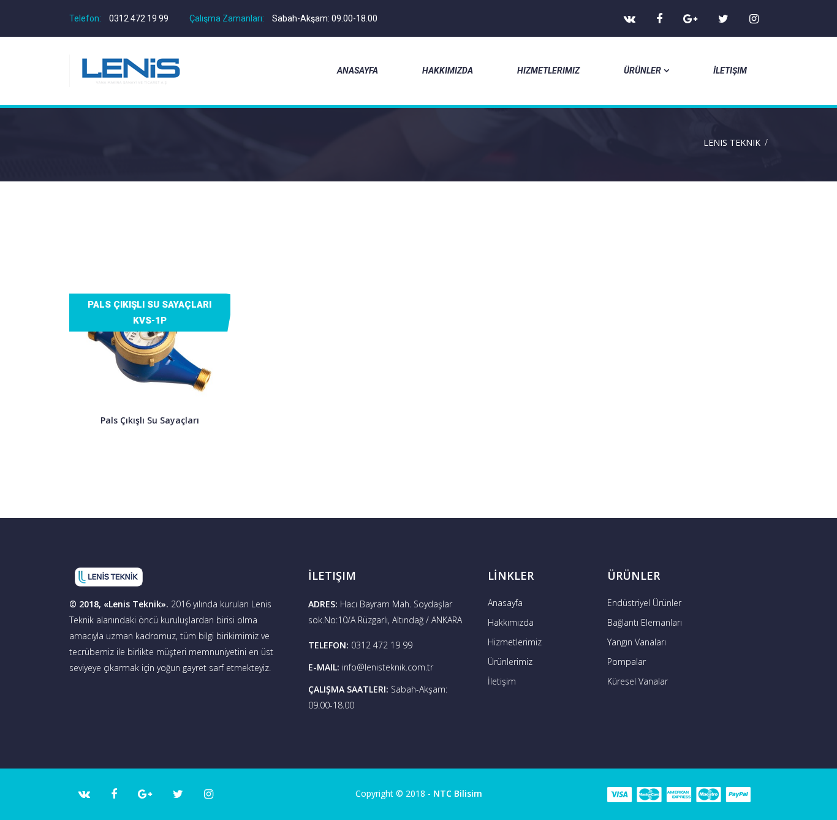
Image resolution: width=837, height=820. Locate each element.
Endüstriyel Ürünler (644, 603)
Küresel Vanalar (637, 681)
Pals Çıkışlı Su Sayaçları (149, 420)
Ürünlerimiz (510, 661)
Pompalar (626, 661)
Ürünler (642, 70)
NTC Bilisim (457, 793)
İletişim (730, 70)
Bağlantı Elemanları (644, 622)
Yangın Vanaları (636, 642)
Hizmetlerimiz (548, 70)
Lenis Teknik (731, 142)
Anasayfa (357, 70)
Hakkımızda (447, 70)
